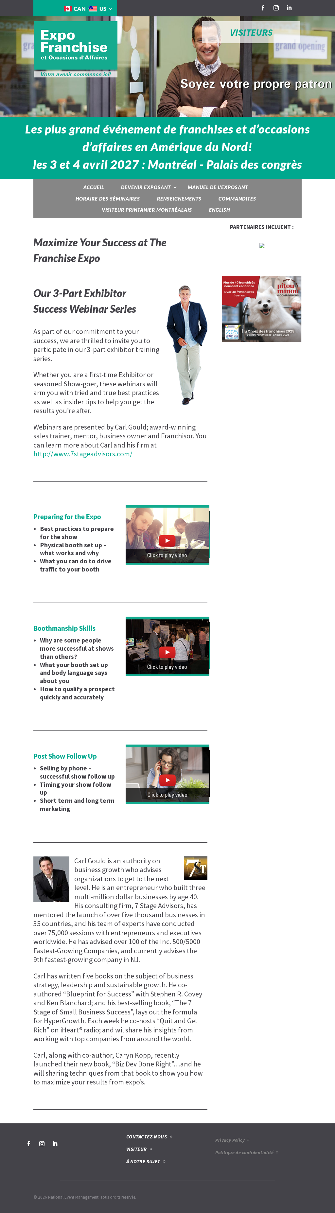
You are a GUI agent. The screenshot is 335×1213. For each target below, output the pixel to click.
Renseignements (179, 199)
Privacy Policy (230, 1140)
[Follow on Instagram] (276, 8)
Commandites (237, 199)
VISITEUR (136, 1149)
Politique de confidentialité (244, 1152)
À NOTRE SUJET (143, 1161)
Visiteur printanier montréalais (147, 210)
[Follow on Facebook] (263, 8)
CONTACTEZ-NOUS (146, 1137)
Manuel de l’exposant (218, 187)
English (219, 210)
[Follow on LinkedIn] (289, 8)
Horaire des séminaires (108, 199)
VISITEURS (251, 32)
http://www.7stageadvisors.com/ (82, 453)
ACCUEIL (93, 187)
